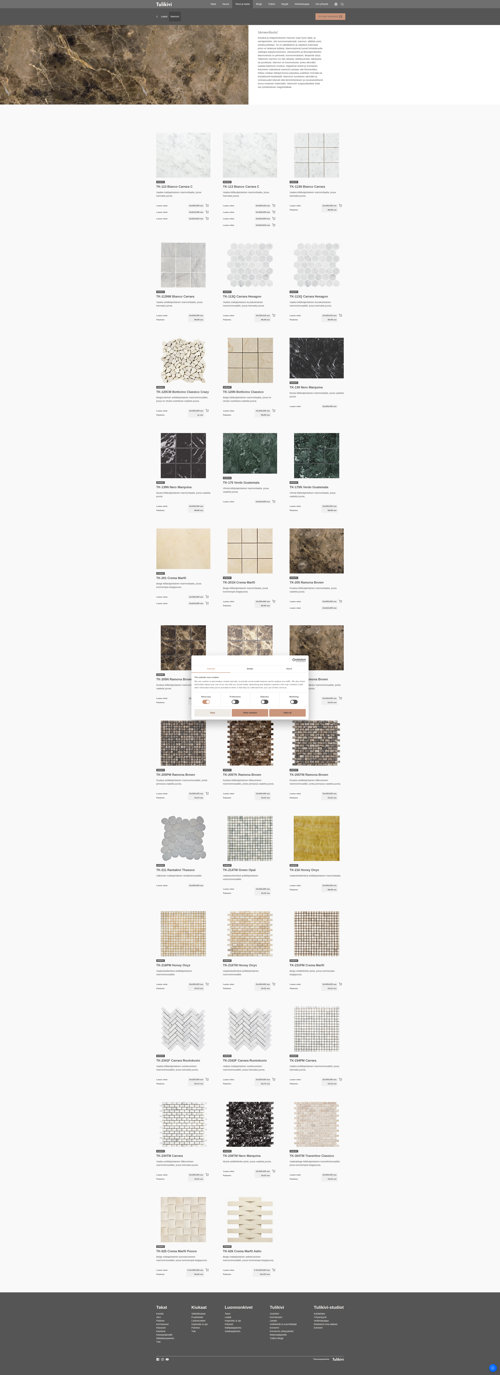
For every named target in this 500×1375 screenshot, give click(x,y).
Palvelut (195, 1327)
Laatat (164, 16)
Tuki (158, 1342)
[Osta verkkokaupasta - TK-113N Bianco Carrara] (340, 205)
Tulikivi (271, 4)
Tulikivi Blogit (276, 1338)
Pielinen (160, 1320)
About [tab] (289, 669)
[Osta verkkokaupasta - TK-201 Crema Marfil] (207, 597)
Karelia (160, 1313)
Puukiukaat (197, 1317)
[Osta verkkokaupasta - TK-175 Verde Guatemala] (273, 501)
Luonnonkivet (239, 1307)
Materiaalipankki (278, 1334)
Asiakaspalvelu (232, 1331)
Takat (213, 4)
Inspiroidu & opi (199, 1324)
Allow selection (250, 713)
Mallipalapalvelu (233, 1327)
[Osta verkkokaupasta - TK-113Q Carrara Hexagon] (273, 315)
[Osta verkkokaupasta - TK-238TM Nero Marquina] (273, 1171)
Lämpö (273, 1320)
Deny (212, 713)
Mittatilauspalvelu (165, 1338)
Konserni (274, 1327)
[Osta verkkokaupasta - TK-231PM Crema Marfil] (340, 984)
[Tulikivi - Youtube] (167, 1359)
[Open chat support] (493, 1368)
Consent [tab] (211, 669)
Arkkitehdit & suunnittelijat (283, 1324)
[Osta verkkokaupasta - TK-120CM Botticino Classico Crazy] (207, 410)
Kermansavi (162, 1324)
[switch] (235, 702)
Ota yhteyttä (321, 4)
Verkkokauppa (301, 4)
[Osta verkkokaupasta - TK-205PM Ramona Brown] (207, 793)
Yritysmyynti (320, 1317)
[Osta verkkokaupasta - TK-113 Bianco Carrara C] (207, 205)
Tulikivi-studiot (329, 1307)
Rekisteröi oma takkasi (325, 1324)
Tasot (227, 1313)
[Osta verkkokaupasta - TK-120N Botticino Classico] (273, 410)
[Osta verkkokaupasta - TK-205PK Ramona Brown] (340, 698)
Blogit (259, 4)
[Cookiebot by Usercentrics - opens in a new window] (294, 660)
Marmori (175, 16)
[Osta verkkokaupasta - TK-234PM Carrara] (340, 1079)
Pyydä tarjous (328, 16)
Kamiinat (160, 1331)
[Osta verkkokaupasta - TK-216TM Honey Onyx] (273, 984)
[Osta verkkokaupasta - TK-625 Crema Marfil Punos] (207, 1270)
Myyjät (284, 4)
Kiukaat (199, 1307)
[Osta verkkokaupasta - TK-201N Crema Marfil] (273, 601)
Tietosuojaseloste (321, 1359)
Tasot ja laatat (242, 4)
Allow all (287, 713)
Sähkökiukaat (198, 1313)
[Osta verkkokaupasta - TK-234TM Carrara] (207, 1175)
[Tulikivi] (167, 4)
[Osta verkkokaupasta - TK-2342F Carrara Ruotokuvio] (273, 1079)
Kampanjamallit (164, 1334)
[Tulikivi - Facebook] (157, 1359)
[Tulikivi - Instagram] (162, 1359)
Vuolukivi (274, 1313)
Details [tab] (250, 669)
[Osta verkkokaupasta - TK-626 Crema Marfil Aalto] (273, 1270)
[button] (342, 4)
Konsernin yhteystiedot (281, 1331)
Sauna (225, 4)
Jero (158, 1317)
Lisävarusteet (198, 1320)
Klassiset (161, 1327)
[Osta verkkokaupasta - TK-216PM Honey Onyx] (207, 984)
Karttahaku (319, 1313)
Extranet (318, 1327)
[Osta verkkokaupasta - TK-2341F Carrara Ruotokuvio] (207, 1079)
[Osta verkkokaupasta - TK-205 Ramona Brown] (340, 601)
